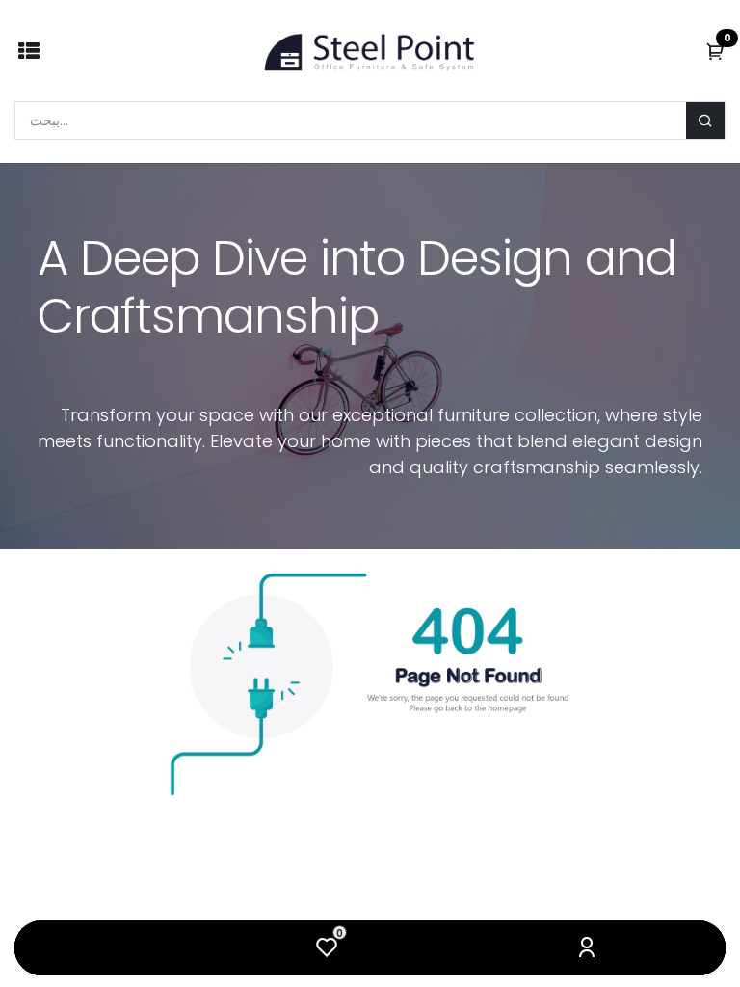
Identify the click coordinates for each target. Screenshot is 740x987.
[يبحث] (705, 120)
